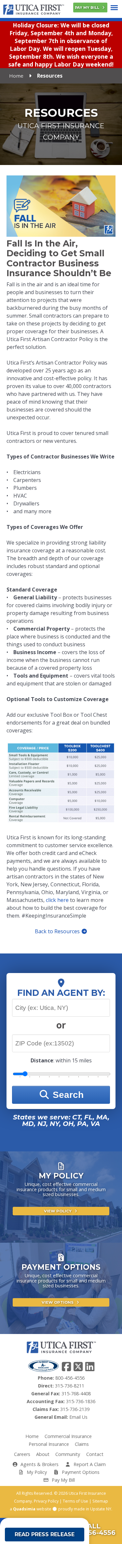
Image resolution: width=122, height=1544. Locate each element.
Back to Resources (58, 931)
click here (57, 900)
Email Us (78, 1417)
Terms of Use (75, 1501)
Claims (82, 1444)
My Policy (36, 1472)
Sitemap (100, 1501)
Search (67, 1095)
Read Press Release (45, 1534)
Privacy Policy (46, 1501)
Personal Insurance (49, 1444)
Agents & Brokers (39, 1464)
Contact (94, 1454)
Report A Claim (89, 1464)
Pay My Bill (87, 7)
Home (16, 75)
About (42, 1454)
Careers (22, 1454)
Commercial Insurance (68, 1436)
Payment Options (80, 1472)
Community (67, 1454)
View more (61, 1206)
